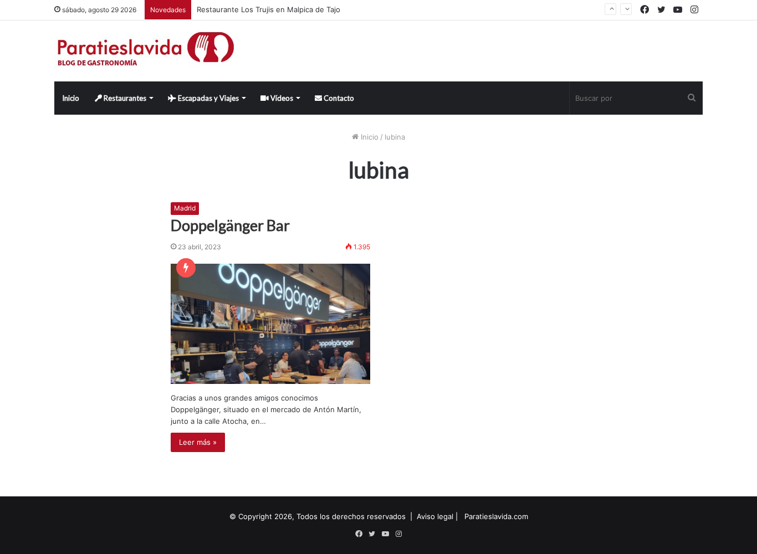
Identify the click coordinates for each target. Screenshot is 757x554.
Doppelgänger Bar (230, 225)
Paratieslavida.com (496, 516)
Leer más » (198, 442)
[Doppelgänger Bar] (270, 324)
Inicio (70, 98)
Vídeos (281, 98)
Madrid (185, 208)
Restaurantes (124, 98)
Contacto (338, 98)
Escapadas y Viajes (207, 98)
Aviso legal (435, 516)
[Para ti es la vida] (146, 51)
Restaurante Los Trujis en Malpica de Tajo (268, 9)
